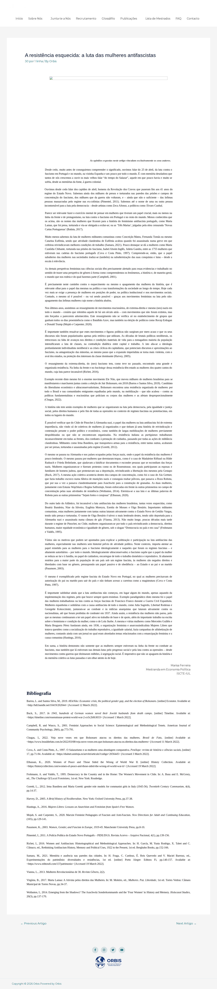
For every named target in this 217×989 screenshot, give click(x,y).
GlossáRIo (108, 18)
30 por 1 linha (34, 61)
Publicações (128, 18)
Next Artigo (186, 923)
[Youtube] (122, 950)
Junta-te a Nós (61, 18)
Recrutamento (86, 18)
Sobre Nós (35, 18)
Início (19, 18)
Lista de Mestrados (157, 18)
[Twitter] (113, 950)
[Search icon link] (206, 18)
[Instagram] (104, 950)
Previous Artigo (33, 923)
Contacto (193, 18)
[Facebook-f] (95, 950)
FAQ (178, 18)
